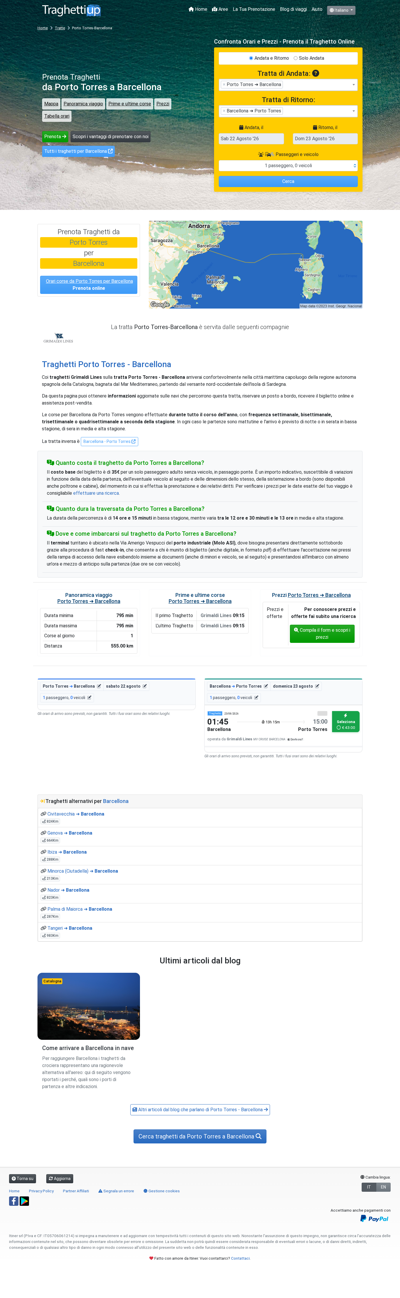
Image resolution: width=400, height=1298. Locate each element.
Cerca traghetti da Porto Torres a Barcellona (197, 1136)
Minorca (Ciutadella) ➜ (82, 871)
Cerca (288, 181)
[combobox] (288, 85)
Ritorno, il (327, 127)
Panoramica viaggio (83, 104)
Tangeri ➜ (69, 928)
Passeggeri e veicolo (296, 154)
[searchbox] (286, 84)
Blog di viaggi (293, 9)
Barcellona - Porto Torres (107, 441)
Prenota (53, 136)
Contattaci (240, 1258)
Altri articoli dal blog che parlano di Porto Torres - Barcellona (200, 1109)
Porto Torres (89, 242)
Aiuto (317, 9)
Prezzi (162, 104)
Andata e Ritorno (271, 58)
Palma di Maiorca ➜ (79, 909)
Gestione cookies (164, 1191)
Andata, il (253, 127)
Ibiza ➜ (67, 852)
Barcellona (88, 263)
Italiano (341, 10)
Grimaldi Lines (58, 337)
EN (383, 1187)
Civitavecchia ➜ (75, 814)
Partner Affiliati (76, 1191)
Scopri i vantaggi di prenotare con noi (110, 136)
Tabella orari (56, 116)
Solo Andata (311, 58)
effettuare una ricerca (96, 493)
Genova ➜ (69, 833)
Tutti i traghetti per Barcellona (76, 151)
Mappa (51, 104)
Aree (222, 9)
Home (200, 9)
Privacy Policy (41, 1191)
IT (369, 1187)
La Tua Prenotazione (254, 9)
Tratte (60, 28)
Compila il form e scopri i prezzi (324, 633)
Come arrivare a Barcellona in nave (88, 1048)
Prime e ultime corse (129, 104)
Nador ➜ (68, 890)
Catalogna (52, 981)
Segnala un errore (118, 1191)
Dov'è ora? (296, 739)
